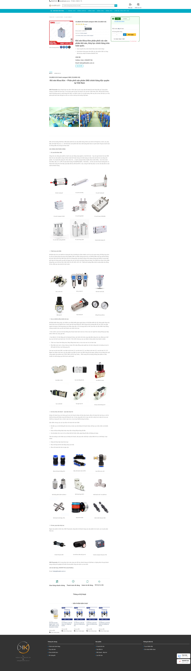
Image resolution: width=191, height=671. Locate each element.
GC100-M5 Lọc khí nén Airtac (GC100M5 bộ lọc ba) (67, 624)
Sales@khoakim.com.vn (59, 571)
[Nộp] (116, 5)
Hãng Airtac (81, 11)
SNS (82, 35)
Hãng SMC (91, 11)
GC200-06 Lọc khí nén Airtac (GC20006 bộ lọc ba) (91, 624)
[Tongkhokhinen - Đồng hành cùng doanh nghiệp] (54, 6)
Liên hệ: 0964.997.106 (121, 11)
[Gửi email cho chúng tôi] (69, 47)
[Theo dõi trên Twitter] (66, 47)
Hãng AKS (109, 11)
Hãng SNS (100, 11)
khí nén (79, 35)
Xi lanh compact (68, 17)
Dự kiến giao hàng (119, 21)
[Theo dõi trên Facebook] (61, 47)
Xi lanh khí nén (59, 17)
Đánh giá (88, 28)
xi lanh (84, 35)
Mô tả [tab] (50, 73)
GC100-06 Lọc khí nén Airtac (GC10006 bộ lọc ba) (79, 624)
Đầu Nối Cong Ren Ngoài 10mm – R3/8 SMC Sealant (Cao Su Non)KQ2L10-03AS (54, 625)
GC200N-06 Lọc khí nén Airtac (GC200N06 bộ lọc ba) (104, 624)
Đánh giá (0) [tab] (57, 73)
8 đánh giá (85, 25)
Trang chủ (71, 11)
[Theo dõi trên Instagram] (64, 47)
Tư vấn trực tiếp (119, 39)
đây (119, 28)
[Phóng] (51, 42)
